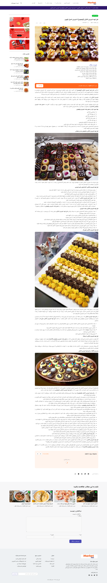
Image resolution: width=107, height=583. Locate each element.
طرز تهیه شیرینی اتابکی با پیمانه (89, 74)
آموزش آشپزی (67, 3)
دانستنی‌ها (40, 3)
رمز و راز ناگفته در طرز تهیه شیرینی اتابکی (86, 76)
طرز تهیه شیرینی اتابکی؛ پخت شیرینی (88, 71)
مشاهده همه (46, 453)
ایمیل (52, 534)
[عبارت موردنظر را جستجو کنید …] (21, 3)
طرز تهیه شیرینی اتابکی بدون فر (89, 73)
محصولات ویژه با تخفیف (91, 78)
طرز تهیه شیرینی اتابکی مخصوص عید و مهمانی (86, 68)
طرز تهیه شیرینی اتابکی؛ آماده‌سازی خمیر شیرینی (85, 70)
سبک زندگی (58, 3)
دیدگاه (79, 515)
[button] (88, 474)
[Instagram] (97, 575)
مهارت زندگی (49, 3)
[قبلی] (40, 454)
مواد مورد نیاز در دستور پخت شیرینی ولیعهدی (86, 66)
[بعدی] (37, 454)
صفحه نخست (76, 3)
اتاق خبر (33, 3)
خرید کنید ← (39, 85)
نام (80, 534)
